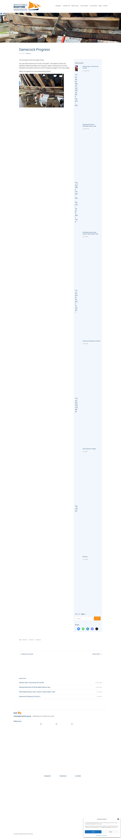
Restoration (38, 639)
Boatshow (24, 639)
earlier (83, 614)
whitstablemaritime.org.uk (22, 716)
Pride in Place (96, 654)
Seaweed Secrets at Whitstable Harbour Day (89, 125)
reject (110, 831)
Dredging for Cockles (27, 654)
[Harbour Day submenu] (78, 5)
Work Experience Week (89, 449)
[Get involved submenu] (88, 5)
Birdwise (85, 556)
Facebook (63, 776)
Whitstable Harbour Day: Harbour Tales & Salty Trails (90, 233)
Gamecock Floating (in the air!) (91, 341)
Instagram (47, 776)
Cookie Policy (98, 835)
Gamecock (31, 639)
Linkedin (78, 776)
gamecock (28, 53)
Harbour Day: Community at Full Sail (91, 67)
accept (93, 831)
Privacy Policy (104, 835)
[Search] (97, 618)
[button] (118, 819)
